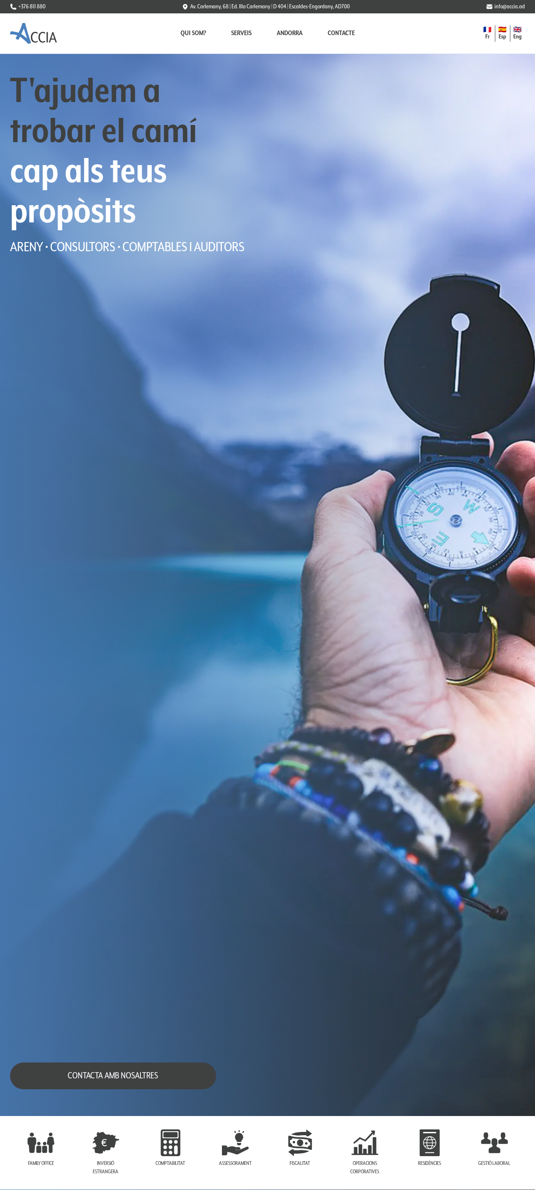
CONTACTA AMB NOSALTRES (113, 1076)
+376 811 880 (32, 6)
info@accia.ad (509, 6)
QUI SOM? (193, 33)
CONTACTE (341, 33)
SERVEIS (241, 33)
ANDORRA (290, 33)
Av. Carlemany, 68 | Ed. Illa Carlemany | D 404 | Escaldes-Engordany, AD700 (270, 6)
